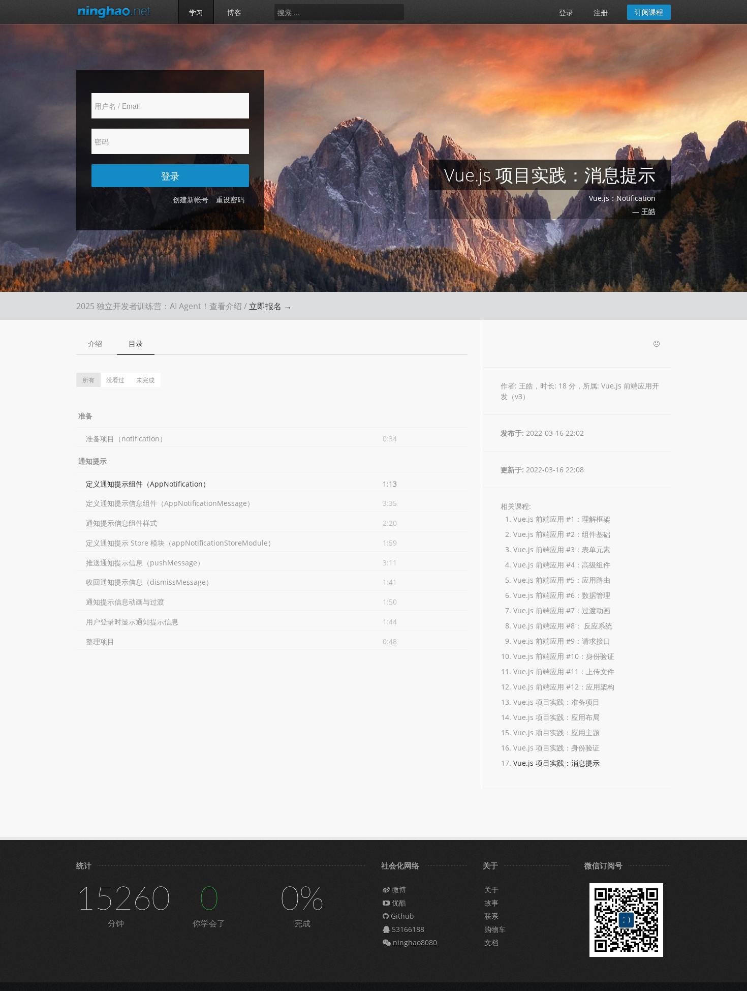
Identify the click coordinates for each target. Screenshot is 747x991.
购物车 (495, 929)
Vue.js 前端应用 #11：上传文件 (563, 671)
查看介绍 (225, 306)
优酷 (398, 903)
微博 (398, 889)
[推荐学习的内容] (656, 344)
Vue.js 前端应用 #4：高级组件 (561, 564)
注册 (601, 12)
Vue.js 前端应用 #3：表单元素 (561, 549)
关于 (491, 889)
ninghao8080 (414, 942)
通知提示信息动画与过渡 (125, 602)
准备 (85, 416)
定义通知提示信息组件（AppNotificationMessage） (170, 503)
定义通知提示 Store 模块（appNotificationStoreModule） (180, 543)
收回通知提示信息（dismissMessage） (149, 582)
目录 (136, 343)
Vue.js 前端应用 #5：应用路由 (561, 580)
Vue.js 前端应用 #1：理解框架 (561, 519)
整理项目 (100, 641)
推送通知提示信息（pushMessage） (145, 562)
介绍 (95, 343)
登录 (566, 12)
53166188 (407, 929)
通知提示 (92, 461)
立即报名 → (270, 306)
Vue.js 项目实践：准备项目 (556, 702)
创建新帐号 (190, 199)
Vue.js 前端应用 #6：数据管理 (561, 595)
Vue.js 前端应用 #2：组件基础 (561, 534)
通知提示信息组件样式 (121, 523)
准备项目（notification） (126, 438)
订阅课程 (649, 12)
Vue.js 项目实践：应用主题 (556, 732)
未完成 (145, 379)
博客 (234, 12)
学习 (196, 12)
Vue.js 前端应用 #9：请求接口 (561, 641)
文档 (491, 942)
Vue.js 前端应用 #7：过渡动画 (561, 610)
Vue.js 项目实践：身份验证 (556, 748)
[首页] (119, 12)
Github (401, 916)
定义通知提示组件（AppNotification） (148, 484)
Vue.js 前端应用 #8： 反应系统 (562, 625)
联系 (491, 916)
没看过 (115, 379)
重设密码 (230, 199)
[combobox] (339, 12)
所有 (88, 379)
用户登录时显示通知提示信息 (132, 621)
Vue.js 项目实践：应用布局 (556, 717)
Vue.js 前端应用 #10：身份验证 (563, 656)
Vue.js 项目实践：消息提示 (556, 763)
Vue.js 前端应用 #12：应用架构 (563, 687)
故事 (491, 903)
